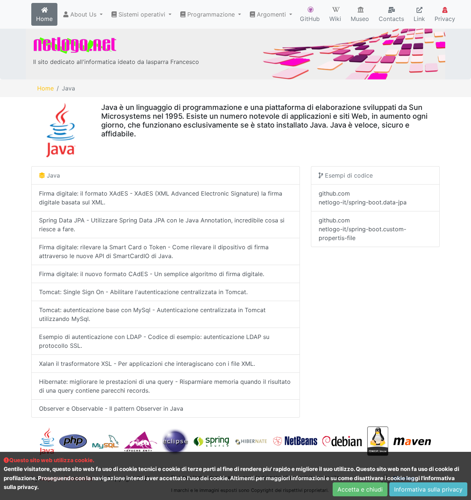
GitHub (310, 18)
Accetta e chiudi (360, 489)
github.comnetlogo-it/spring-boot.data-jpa (363, 198)
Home (44, 18)
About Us (83, 14)
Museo (360, 18)
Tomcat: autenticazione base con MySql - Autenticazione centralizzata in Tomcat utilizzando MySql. (152, 314)
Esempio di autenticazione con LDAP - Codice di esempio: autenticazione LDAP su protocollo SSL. (154, 341)
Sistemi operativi (142, 14)
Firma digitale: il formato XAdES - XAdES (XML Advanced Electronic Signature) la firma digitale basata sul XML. (160, 198)
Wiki (335, 18)
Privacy (445, 18)
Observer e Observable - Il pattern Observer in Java (111, 408)
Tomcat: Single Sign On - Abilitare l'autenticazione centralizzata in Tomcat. (143, 292)
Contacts (391, 18)
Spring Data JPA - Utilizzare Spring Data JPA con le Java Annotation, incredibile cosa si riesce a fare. (161, 225)
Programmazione (211, 14)
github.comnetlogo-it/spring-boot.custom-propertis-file (362, 229)
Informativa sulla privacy (428, 489)
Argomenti (271, 14)
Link (419, 18)
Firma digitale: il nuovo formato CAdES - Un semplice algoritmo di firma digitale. (151, 274)
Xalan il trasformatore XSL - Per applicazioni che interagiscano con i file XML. (147, 363)
